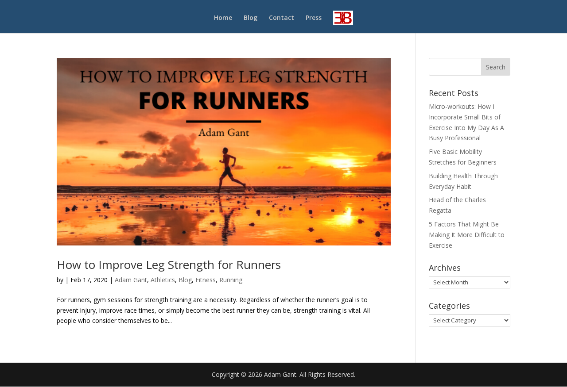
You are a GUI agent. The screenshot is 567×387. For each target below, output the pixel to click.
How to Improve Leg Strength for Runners (169, 264)
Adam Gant (131, 280)
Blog (250, 18)
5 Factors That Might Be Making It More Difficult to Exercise (467, 234)
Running (230, 280)
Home (223, 18)
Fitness (205, 280)
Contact (281, 18)
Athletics (163, 280)
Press (314, 18)
